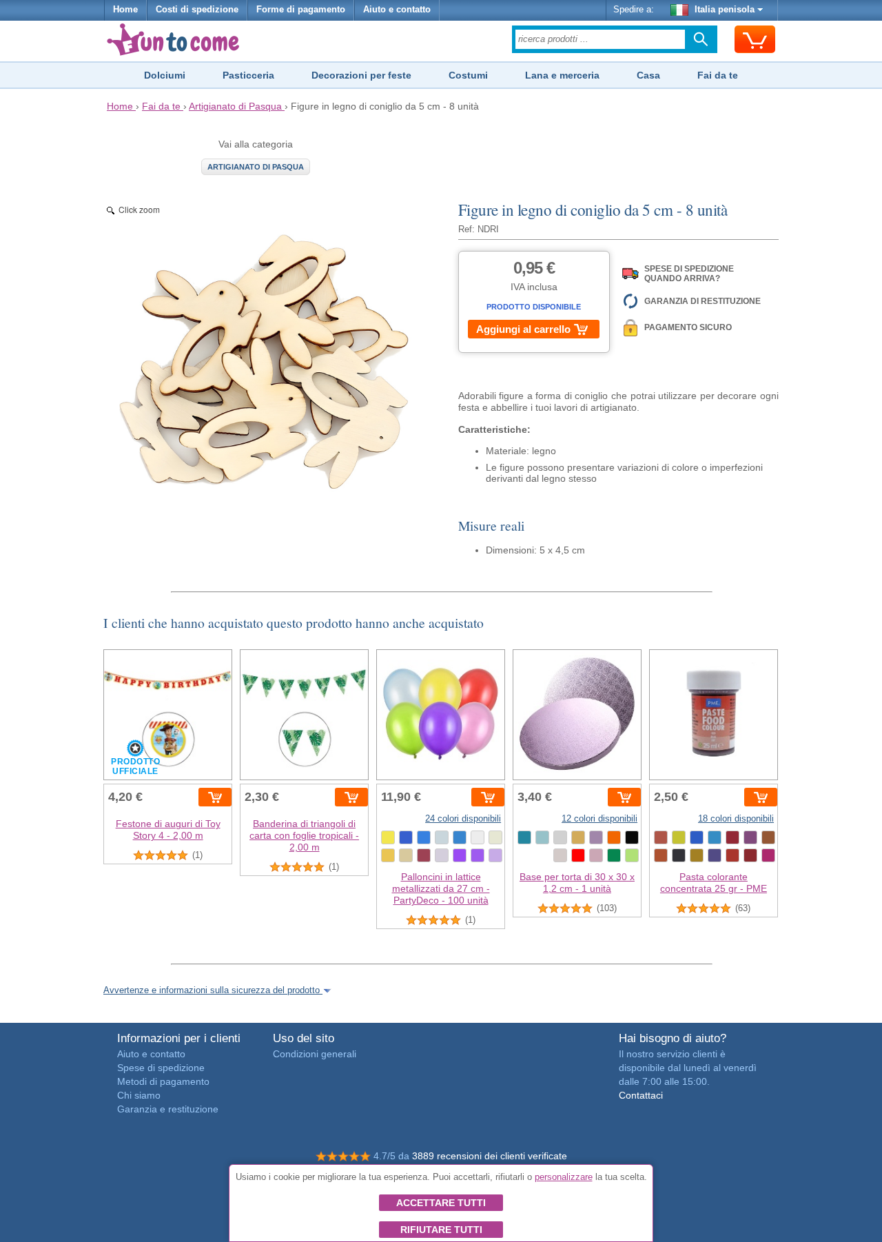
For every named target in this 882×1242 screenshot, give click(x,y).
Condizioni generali (314, 1053)
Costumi (468, 75)
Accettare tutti (441, 1202)
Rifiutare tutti (441, 1229)
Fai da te (717, 75)
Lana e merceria (562, 75)
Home (125, 9)
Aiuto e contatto (397, 9)
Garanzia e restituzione (167, 1108)
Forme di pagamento (300, 9)
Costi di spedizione (197, 9)
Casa (648, 75)
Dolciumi (164, 75)
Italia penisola (724, 9)
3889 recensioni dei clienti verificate (489, 1155)
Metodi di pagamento (163, 1081)
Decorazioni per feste (361, 75)
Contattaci (641, 1095)
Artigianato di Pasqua (255, 167)
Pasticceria (248, 75)
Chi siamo (139, 1095)
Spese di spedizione (161, 1067)
